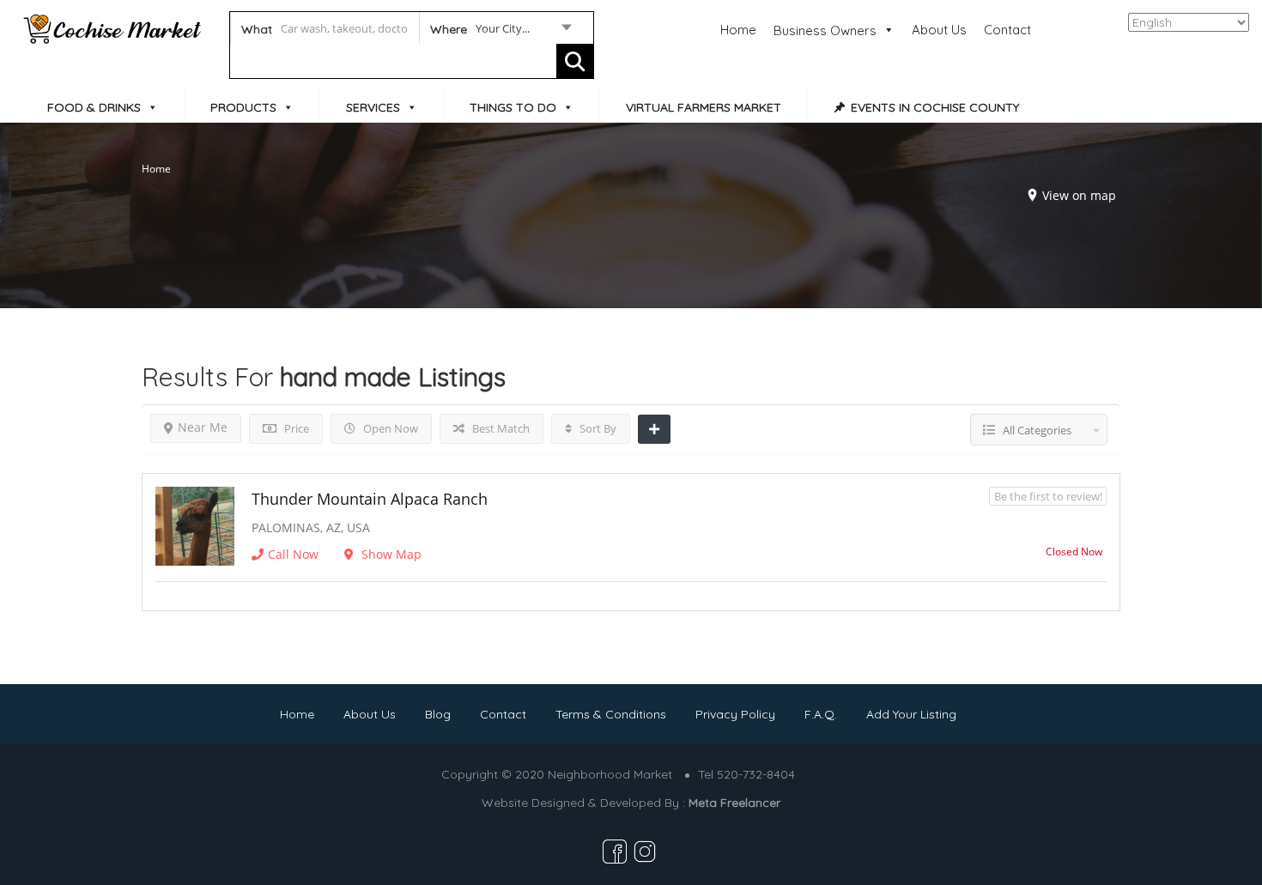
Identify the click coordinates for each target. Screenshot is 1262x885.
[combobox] (500, 32)
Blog (438, 714)
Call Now (293, 554)
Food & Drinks (94, 107)
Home (738, 29)
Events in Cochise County (935, 107)
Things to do (513, 107)
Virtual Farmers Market (703, 107)
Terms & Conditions (610, 714)
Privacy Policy (735, 714)
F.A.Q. (820, 714)
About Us (939, 29)
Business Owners (825, 30)
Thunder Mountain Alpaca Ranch (370, 498)
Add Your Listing (911, 714)
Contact (1007, 29)
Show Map (390, 554)
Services (373, 107)
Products (243, 107)
